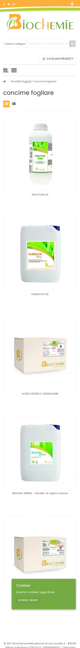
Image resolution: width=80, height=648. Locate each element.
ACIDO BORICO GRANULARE (40, 394)
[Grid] (6, 104)
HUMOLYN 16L (40, 294)
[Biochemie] (40, 22)
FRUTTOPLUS (40, 195)
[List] (14, 104)
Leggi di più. (47, 592)
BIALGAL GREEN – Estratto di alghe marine (40, 493)
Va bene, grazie (28, 600)
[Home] (4, 81)
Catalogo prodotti (59, 58)
